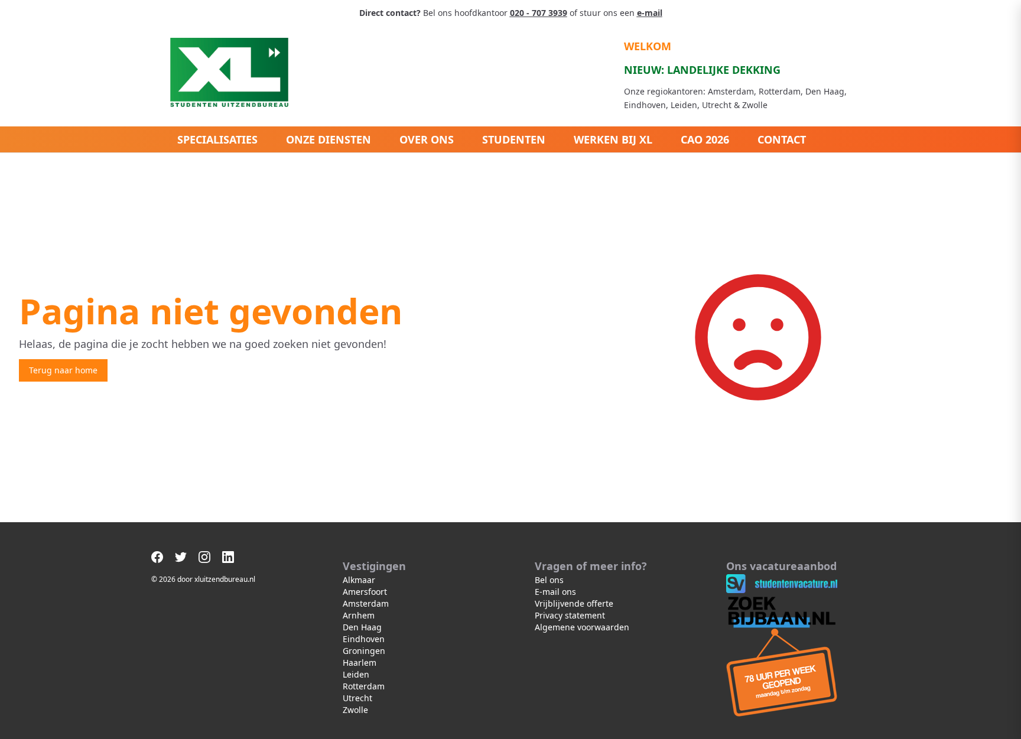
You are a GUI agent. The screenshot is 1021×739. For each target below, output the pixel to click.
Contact (781, 139)
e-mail (649, 12)
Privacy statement (570, 615)
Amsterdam (366, 603)
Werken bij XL (613, 139)
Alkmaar (359, 579)
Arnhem (359, 615)
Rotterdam (364, 686)
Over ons (426, 139)
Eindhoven (364, 638)
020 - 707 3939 (538, 12)
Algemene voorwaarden (582, 627)
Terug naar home (63, 370)
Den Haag (362, 627)
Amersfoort (365, 591)
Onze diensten (328, 139)
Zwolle (355, 709)
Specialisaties (217, 139)
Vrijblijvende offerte (574, 603)
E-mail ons (555, 591)
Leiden (356, 674)
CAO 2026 (705, 139)
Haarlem (359, 662)
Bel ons (549, 579)
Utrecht (357, 698)
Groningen (364, 650)
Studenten (513, 139)
